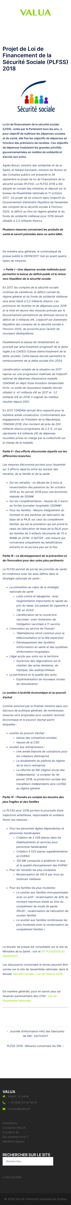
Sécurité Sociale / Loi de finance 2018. (38, 974)
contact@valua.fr (19, 1109)
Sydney (62, 1199)
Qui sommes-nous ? (15, 1136)
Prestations (10, 1123)
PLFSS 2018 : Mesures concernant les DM (34, 1046)
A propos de (11, 1132)
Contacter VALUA (14, 1127)
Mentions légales (13, 1141)
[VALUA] (35, 11)
